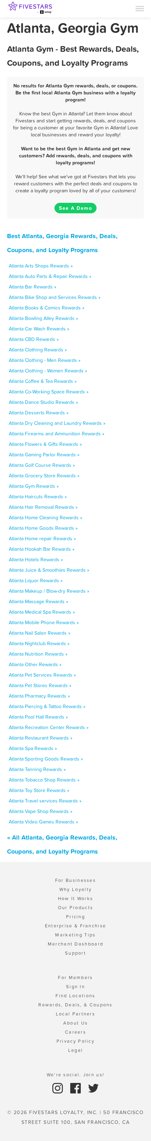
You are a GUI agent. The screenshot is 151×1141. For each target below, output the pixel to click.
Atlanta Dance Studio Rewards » (43, 402)
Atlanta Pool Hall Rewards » (38, 716)
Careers (75, 1032)
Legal (75, 1050)
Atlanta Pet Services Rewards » (42, 674)
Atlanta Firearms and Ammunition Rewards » (56, 433)
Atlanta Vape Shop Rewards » (40, 811)
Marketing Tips (75, 935)
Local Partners (75, 1014)
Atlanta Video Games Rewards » (43, 821)
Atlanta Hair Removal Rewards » (43, 507)
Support (75, 953)
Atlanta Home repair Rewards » (42, 538)
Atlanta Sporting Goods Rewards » (46, 758)
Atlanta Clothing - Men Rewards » (44, 360)
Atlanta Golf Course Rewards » (42, 465)
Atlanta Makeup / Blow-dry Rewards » (49, 590)
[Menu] (140, 8)
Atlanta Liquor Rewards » (36, 580)
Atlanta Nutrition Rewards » (38, 653)
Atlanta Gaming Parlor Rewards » (44, 454)
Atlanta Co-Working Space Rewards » (48, 391)
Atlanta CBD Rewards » (34, 339)
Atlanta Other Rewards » (35, 664)
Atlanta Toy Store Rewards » (39, 790)
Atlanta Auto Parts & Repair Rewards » (50, 276)
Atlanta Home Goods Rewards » (43, 528)
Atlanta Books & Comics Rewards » (46, 307)
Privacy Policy (75, 1041)
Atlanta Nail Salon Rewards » (39, 632)
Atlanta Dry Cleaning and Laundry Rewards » (57, 423)
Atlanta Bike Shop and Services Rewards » (54, 297)
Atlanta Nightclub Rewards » (39, 643)
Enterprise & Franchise (75, 925)
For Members (75, 977)
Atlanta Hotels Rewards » (36, 559)
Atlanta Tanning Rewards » (37, 769)
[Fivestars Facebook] (76, 1087)
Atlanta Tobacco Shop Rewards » (44, 779)
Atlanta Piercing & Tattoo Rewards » (47, 706)
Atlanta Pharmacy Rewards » (39, 695)
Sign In (75, 986)
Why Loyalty (75, 889)
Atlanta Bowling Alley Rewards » (43, 318)
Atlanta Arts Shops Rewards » (41, 265)
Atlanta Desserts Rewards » (38, 412)
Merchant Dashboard (75, 944)
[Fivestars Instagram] (58, 1087)
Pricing (75, 916)
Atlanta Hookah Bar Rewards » (41, 548)
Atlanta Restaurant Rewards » (40, 737)
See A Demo (75, 208)
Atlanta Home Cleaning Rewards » (45, 517)
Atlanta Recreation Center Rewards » (48, 727)
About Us (75, 1023)
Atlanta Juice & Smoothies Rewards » (49, 569)
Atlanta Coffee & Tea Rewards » (43, 381)
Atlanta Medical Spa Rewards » (42, 611)
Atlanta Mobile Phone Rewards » (44, 622)
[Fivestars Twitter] (93, 1087)
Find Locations (75, 995)
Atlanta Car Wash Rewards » (39, 328)
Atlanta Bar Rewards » (32, 286)
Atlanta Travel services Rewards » (45, 800)
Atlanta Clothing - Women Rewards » (48, 370)
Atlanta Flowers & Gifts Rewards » (45, 444)
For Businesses (75, 880)
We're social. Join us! (76, 1074)
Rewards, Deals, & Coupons (75, 1004)
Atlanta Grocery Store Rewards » (44, 475)
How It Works (75, 898)
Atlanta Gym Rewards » (34, 486)
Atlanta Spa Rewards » (33, 748)
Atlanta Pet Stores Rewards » (40, 685)
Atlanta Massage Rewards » (38, 601)
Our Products (75, 907)
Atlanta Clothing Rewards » (38, 349)
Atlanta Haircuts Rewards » (38, 496)
